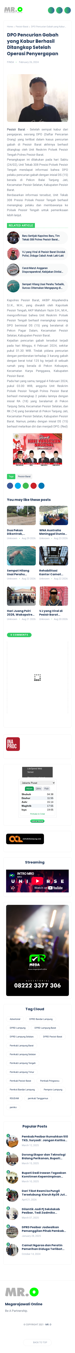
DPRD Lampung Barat (45, 1028)
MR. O (48, 1324)
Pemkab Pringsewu (49, 1080)
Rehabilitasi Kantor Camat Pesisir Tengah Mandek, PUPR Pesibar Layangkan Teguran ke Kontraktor (50, 572)
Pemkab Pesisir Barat (20, 1080)
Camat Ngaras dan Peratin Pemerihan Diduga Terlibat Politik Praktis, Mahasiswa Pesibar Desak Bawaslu (42, 1247)
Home (10, 26)
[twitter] (18, 486)
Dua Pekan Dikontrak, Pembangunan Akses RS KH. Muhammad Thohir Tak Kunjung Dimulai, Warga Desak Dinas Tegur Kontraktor (20, 532)
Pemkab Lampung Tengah (23, 1063)
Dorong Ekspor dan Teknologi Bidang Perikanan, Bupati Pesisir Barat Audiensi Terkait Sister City (44, 1156)
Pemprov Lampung (53, 1089)
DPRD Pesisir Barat (52, 1036)
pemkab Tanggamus (38, 1098)
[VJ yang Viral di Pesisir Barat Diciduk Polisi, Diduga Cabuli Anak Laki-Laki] (13, 254)
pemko (13, 1107)
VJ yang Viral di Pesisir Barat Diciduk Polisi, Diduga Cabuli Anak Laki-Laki (43, 253)
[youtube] (54, 1333)
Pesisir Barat (22, 26)
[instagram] (48, 1333)
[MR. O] (13, 10)
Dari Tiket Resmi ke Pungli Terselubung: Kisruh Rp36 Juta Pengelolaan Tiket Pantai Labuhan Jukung (44, 1193)
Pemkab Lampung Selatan (23, 1054)
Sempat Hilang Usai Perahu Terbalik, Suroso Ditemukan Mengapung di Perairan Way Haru (43, 286)
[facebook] (10, 486)
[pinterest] (34, 486)
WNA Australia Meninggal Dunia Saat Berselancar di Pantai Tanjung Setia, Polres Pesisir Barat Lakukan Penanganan (53, 532)
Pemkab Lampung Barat (21, 1045)
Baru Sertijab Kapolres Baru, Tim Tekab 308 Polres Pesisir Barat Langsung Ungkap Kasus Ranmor (41, 237)
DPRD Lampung (17, 1028)
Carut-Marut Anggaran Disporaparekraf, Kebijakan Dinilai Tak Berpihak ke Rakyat (41, 270)
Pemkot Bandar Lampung (22, 1089)
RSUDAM (14, 1098)
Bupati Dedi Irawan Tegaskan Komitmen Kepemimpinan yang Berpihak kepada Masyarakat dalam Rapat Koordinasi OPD (44, 1175)
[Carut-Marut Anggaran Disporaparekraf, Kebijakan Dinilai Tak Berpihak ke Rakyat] (13, 270)
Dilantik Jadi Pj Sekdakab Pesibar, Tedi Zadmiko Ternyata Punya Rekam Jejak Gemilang (44, 1211)
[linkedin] (41, 486)
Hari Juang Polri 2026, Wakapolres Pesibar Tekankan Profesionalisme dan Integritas (20, 613)
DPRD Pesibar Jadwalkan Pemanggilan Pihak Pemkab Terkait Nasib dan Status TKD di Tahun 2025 (44, 1229)
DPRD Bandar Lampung (40, 1019)
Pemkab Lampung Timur (22, 1072)
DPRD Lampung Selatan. (22, 1036)
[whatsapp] (26, 486)
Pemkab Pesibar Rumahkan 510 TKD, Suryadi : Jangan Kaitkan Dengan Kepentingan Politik (45, 1138)
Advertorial (15, 1019)
